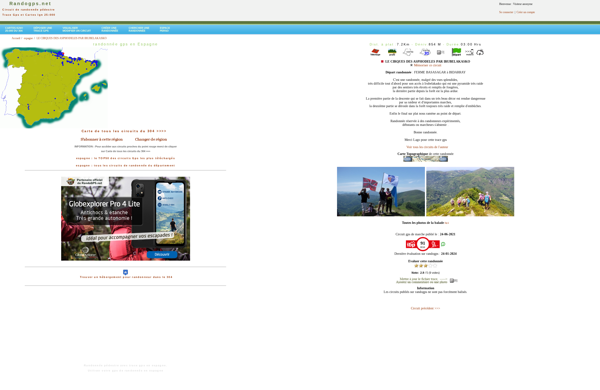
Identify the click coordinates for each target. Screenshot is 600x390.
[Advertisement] (125, 327)
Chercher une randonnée (139, 29)
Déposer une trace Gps (43, 29)
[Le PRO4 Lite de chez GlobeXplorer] (125, 264)
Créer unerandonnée (109, 29)
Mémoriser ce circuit (427, 65)
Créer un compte (526, 12)
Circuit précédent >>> (425, 308)
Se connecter (506, 12)
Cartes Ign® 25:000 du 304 (14, 29)
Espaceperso (165, 29)
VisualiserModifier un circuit (77, 29)
